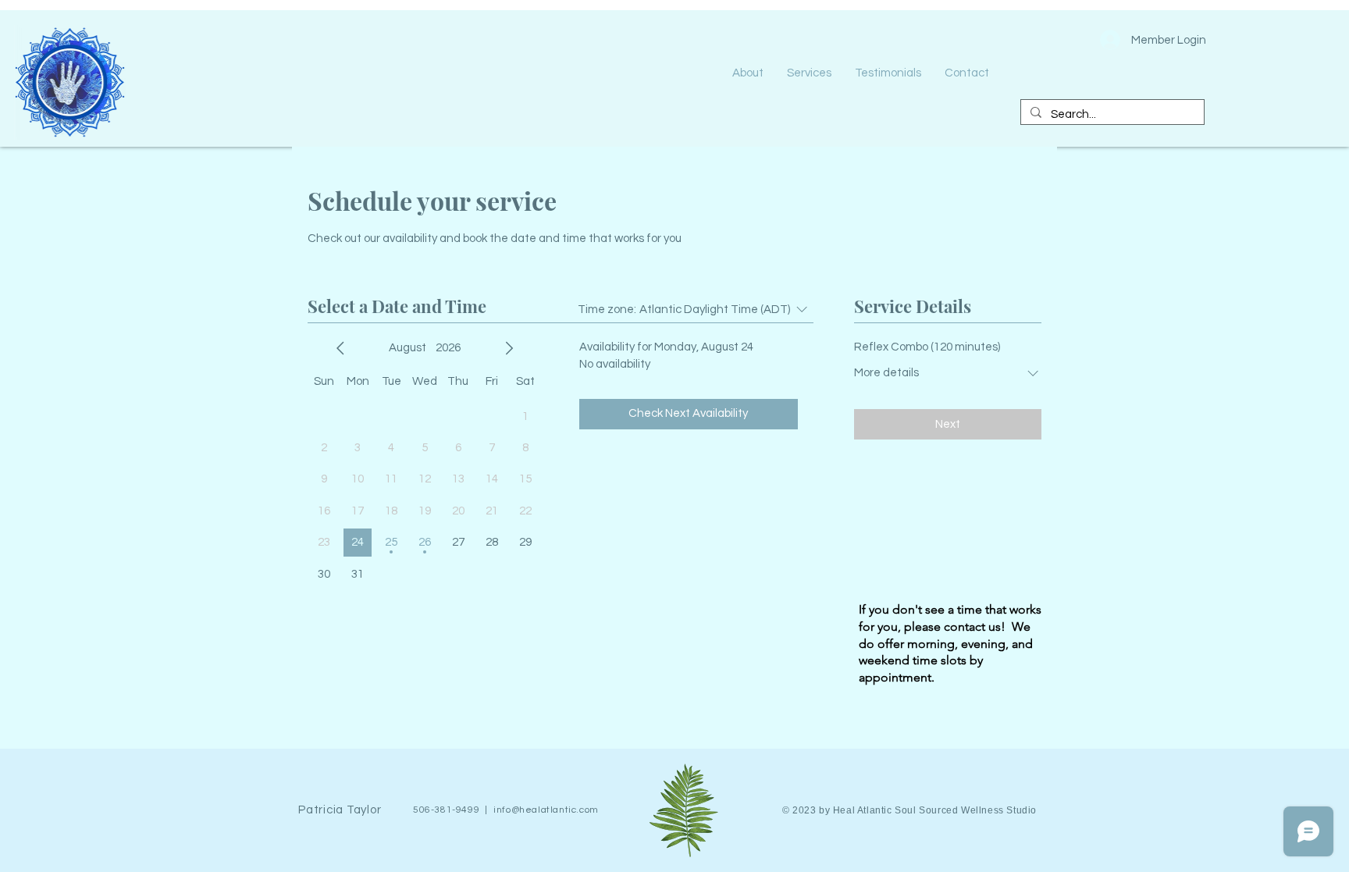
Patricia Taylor (339, 810)
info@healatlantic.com (546, 810)
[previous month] (340, 348)
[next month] (509, 348)
